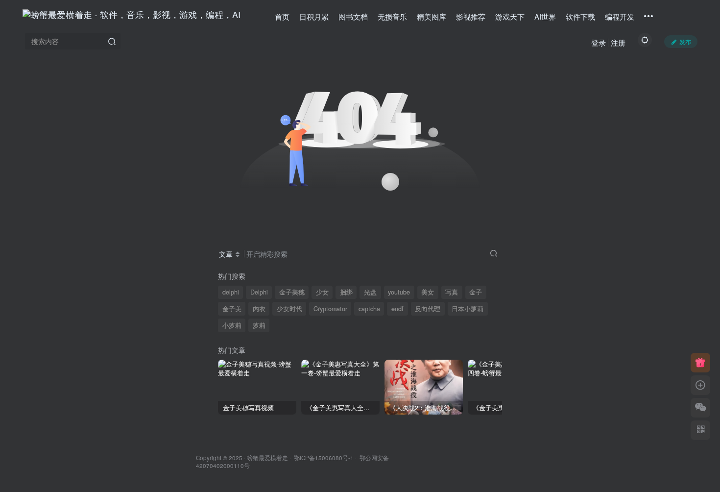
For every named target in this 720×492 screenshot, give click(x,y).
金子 (475, 292)
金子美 (231, 308)
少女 (322, 292)
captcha (369, 308)
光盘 (370, 292)
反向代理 (427, 308)
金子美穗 (292, 292)
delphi (230, 292)
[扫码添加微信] (700, 408)
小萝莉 (231, 325)
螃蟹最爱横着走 (267, 458)
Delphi (259, 292)
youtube (399, 292)
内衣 (259, 308)
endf (397, 308)
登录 (598, 42)
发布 (685, 41)
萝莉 (259, 325)
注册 (618, 42)
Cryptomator (330, 308)
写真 (451, 292)
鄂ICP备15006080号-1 (324, 458)
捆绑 (346, 292)
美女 (427, 292)
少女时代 (289, 308)
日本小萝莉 (467, 308)
